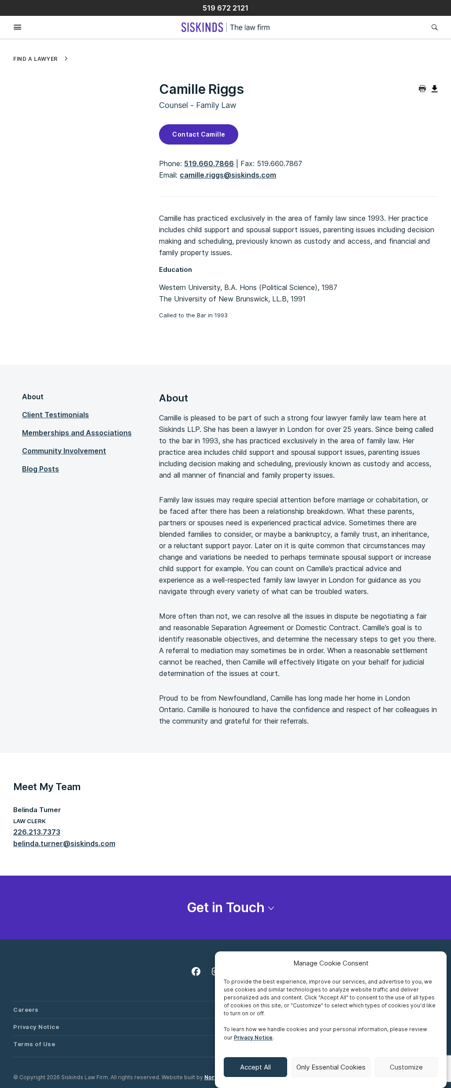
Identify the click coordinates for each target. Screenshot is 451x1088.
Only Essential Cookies (331, 1067)
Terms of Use (34, 1043)
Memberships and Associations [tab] (77, 432)
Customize (406, 1067)
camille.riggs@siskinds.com (228, 175)
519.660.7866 (209, 163)
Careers (26, 1009)
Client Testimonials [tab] (55, 414)
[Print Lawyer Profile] (422, 89)
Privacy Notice (253, 1037)
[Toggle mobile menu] (11, 27)
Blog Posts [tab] (40, 468)
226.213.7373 (36, 832)
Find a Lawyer (35, 59)
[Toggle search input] (432, 27)
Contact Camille (198, 134)
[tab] (225, 907)
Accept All (255, 1067)
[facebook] (198, 970)
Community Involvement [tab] (64, 450)
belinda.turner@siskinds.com (64, 843)
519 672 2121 (225, 8)
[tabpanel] (298, 559)
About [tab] (33, 396)
